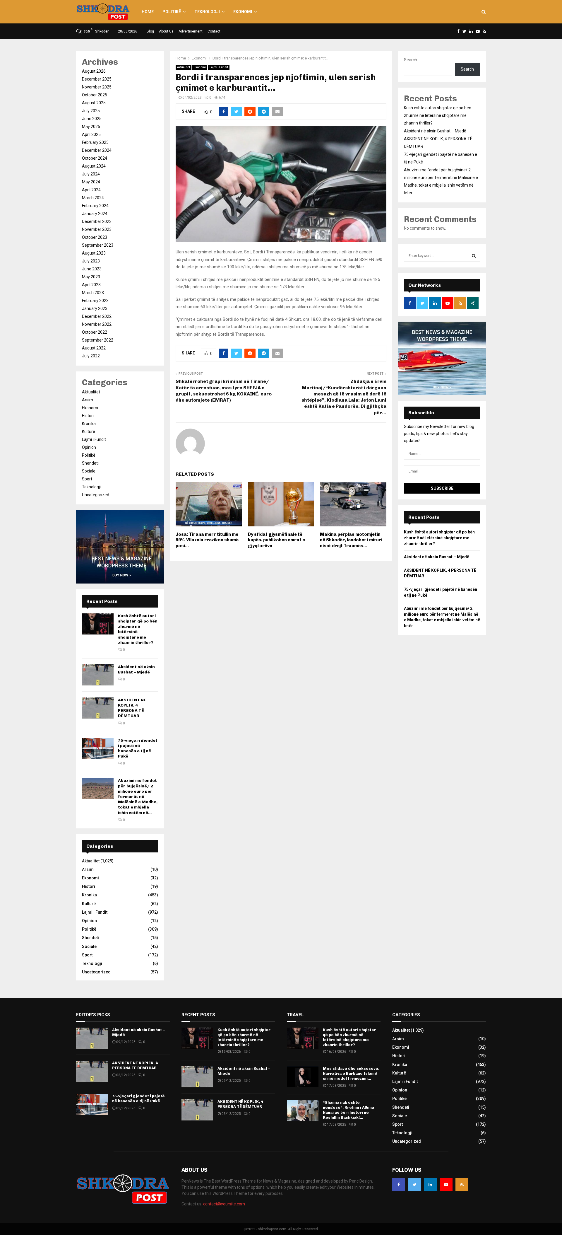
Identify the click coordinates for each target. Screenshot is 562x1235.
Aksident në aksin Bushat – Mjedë (136, 669)
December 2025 (97, 79)
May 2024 (91, 182)
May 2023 (91, 276)
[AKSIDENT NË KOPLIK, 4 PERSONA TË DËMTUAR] (98, 708)
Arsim (87, 400)
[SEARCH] (473, 256)
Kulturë (88, 431)
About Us (166, 31)
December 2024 (97, 150)
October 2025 (94, 95)
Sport (87, 479)
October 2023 (94, 237)
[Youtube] (446, 1184)
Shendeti (90, 463)
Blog (150, 31)
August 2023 (94, 253)
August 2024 (94, 166)
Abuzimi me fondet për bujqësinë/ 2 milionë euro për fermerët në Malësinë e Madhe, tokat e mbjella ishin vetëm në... (137, 796)
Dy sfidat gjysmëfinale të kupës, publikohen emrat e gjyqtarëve (276, 540)
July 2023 (91, 261)
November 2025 (97, 87)
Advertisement (191, 31)
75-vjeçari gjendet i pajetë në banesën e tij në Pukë (137, 748)
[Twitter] (414, 1184)
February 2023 (95, 300)
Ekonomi (242, 11)
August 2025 (94, 102)
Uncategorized (95, 494)
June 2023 (92, 269)
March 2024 (93, 197)
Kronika (89, 423)
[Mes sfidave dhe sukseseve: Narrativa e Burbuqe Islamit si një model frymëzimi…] (302, 1076)
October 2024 (94, 158)
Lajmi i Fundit (219, 67)
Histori (88, 415)
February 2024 (95, 205)
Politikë (171, 11)
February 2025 (95, 142)
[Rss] (461, 1184)
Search (410, 59)
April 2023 (91, 284)
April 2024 (91, 189)
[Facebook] (398, 1184)
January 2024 (94, 213)
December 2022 (97, 316)
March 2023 (93, 292)
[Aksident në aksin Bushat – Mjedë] (98, 674)
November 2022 (97, 324)
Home (148, 11)
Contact (214, 31)
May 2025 (91, 126)
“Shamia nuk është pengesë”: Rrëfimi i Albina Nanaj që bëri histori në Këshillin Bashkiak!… (348, 1110)
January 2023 (94, 308)
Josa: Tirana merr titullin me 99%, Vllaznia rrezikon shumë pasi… (207, 540)
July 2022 (91, 356)
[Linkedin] (430, 1184)
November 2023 (97, 229)
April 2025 (91, 134)
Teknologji (207, 11)
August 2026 (94, 71)
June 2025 (92, 118)
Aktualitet (183, 67)
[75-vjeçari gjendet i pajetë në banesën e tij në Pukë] (98, 748)
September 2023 (97, 245)
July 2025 (91, 110)
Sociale (88, 471)
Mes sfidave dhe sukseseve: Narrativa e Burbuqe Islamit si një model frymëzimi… (351, 1073)
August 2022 (94, 348)
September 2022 (97, 340)
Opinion (89, 447)
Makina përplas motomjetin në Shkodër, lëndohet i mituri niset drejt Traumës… (351, 540)
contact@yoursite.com (224, 1204)
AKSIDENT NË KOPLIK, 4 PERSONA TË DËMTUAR (132, 708)
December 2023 (97, 221)
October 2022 (94, 332)
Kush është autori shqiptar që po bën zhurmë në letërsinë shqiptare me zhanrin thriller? (437, 115)
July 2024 (91, 174)
